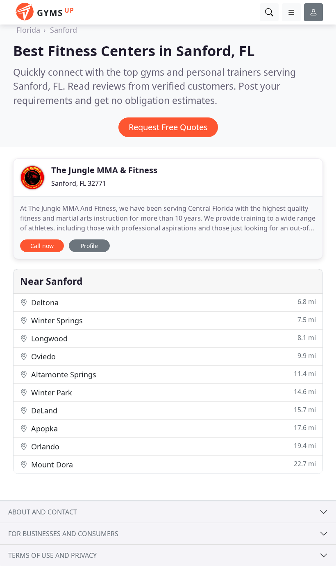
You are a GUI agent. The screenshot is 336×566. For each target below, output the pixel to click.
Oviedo (172, 356)
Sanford (63, 30)
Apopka (172, 428)
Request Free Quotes (168, 127)
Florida (28, 30)
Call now (42, 246)
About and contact (42, 511)
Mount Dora (172, 464)
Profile (89, 246)
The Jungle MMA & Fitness (104, 170)
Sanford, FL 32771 (78, 183)
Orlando (172, 446)
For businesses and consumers (63, 533)
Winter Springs (172, 320)
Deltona (172, 302)
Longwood (172, 338)
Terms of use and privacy (52, 555)
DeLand (172, 410)
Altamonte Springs (172, 374)
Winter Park (172, 392)
